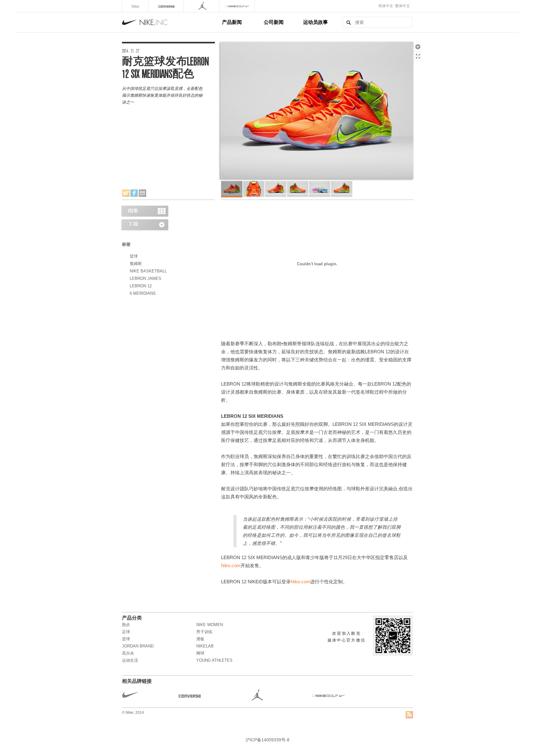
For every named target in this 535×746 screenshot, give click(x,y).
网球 (200, 653)
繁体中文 (402, 6)
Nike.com (231, 565)
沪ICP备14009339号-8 (267, 739)
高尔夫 (128, 653)
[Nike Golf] (237, 6)
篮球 (134, 256)
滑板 (200, 639)
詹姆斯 (136, 263)
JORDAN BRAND (138, 646)
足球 (126, 631)
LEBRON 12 (141, 286)
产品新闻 (232, 21)
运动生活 (130, 660)
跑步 (126, 624)
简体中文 (385, 6)
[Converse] (167, 6)
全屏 (418, 56)
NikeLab (205, 646)
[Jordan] (202, 6)
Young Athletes (214, 660)
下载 (418, 46)
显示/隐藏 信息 (418, 65)
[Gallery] (145, 211)
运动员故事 (315, 21)
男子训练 (204, 631)
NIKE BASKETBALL (148, 271)
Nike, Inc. (171, 22)
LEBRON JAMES (145, 278)
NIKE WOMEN (209, 624)
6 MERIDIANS (143, 293)
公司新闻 (274, 21)
